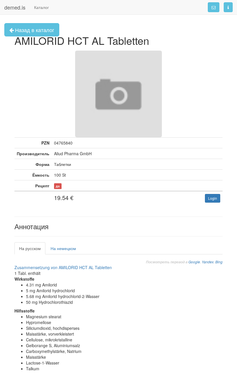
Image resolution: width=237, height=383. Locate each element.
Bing (219, 261)
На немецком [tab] (63, 248)
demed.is (14, 7)
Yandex (208, 261)
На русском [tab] (30, 248)
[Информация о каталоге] (228, 7)
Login (212, 198)
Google (194, 261)
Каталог (41, 7)
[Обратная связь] (213, 7)
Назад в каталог (34, 30)
